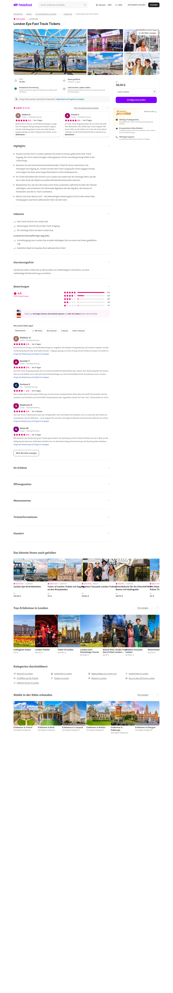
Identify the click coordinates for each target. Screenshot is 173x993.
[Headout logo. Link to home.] (23, 5)
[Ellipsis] (60, 15)
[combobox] (63, 5)
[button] (50, 52)
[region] (33, 570)
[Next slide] (108, 108)
